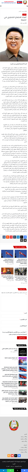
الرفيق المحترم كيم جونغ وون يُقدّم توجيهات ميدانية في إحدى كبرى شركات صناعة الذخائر (9, 392)
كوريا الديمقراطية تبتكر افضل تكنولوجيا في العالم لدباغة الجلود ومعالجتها (9, 376)
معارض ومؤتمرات (23, 449)
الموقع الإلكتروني (23, 325)
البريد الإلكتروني (23, 319)
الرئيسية (24, 11)
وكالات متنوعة (24, 452)
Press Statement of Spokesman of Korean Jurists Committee (8, 260)
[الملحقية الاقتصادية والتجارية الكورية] (14, 2)
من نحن (12, 466)
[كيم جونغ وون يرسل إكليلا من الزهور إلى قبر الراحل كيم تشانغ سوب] (7, 271)
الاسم (25, 313)
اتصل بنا (8, 466)
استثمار (25, 445)
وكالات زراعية (24, 436)
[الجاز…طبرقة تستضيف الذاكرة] (23, 361)
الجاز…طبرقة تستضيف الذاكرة (11, 358)
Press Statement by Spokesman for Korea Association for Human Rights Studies (21, 261)
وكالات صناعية (24, 439)
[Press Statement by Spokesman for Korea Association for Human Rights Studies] (21, 254)
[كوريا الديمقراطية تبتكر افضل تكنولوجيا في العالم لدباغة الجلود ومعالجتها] (23, 376)
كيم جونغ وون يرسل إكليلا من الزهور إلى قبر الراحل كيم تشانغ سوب (7, 277)
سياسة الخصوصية (18, 466)
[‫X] (21, 237)
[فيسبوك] (25, 237)
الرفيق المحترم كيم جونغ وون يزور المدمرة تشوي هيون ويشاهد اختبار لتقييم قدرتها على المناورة (9, 399)
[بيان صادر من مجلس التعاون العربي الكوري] (23, 352)
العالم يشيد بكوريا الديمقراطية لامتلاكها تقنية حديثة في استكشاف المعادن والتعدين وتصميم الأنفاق (9, 368)
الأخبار (20, 11)
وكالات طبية (24, 441)
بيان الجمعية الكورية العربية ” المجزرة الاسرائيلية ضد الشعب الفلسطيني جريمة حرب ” (21, 279)
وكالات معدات (24, 447)
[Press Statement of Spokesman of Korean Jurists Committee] (7, 254)
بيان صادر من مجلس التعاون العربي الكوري (9, 349)
